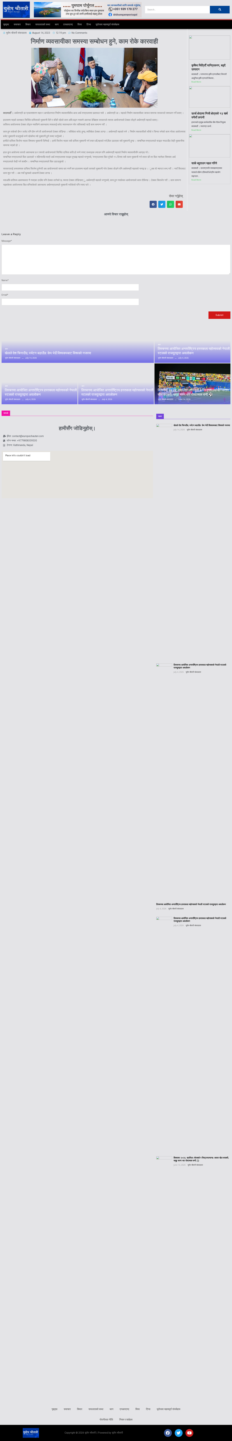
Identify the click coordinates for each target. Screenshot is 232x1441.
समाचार (17, 24)
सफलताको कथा (42, 24)
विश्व (79, 24)
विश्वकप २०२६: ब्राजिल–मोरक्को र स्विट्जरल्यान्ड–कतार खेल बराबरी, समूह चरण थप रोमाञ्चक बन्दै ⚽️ (193, 392)
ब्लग (57, 24)
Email (5, 295)
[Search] (220, 9)
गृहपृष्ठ (6, 24)
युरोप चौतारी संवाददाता (194, 429)
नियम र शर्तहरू (126, 1419)
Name (5, 280)
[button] (153, 204)
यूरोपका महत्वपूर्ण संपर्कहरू (107, 24)
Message (7, 241)
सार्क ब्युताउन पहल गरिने (204, 163)
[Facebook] (168, 1433)
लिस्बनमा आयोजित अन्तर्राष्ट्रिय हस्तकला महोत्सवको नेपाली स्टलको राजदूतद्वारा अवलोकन (194, 351)
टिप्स (88, 24)
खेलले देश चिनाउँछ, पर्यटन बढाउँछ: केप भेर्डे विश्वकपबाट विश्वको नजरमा (48, 353)
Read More (196, 81)
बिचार (28, 24)
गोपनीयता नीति (106, 1419)
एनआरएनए (68, 24)
